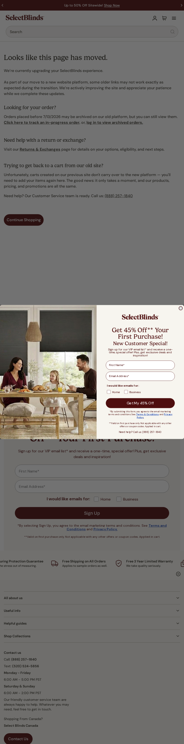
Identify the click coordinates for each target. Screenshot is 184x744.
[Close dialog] (180, 308)
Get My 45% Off (140, 403)
